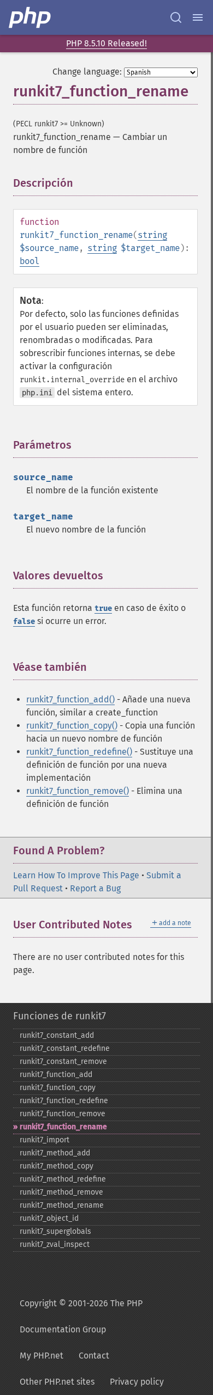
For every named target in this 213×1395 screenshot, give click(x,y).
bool (29, 261)
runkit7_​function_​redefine (64, 1100)
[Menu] (198, 17)
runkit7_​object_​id (49, 1218)
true (103, 608)
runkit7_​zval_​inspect (55, 1244)
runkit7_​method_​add (55, 1153)
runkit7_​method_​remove (61, 1192)
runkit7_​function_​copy (58, 1087)
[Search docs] (176, 17)
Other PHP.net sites (57, 1381)
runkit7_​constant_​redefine (65, 1048)
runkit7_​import (44, 1140)
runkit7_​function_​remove (62, 1113)
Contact (94, 1355)
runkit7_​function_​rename (63, 1126)
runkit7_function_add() (70, 699)
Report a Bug (95, 888)
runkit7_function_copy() (71, 725)
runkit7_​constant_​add (57, 1035)
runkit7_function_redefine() (79, 752)
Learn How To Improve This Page (76, 875)
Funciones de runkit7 (59, 1016)
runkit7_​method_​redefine (63, 1179)
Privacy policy (137, 1381)
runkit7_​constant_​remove (63, 1061)
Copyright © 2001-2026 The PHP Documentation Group (81, 1316)
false (24, 621)
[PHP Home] (30, 17)
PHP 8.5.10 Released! (106, 43)
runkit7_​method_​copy (56, 1166)
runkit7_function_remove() (77, 791)
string (152, 235)
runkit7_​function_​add (56, 1074)
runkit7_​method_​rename (62, 1205)
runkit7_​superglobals (55, 1231)
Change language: (87, 71)
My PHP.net (41, 1355)
